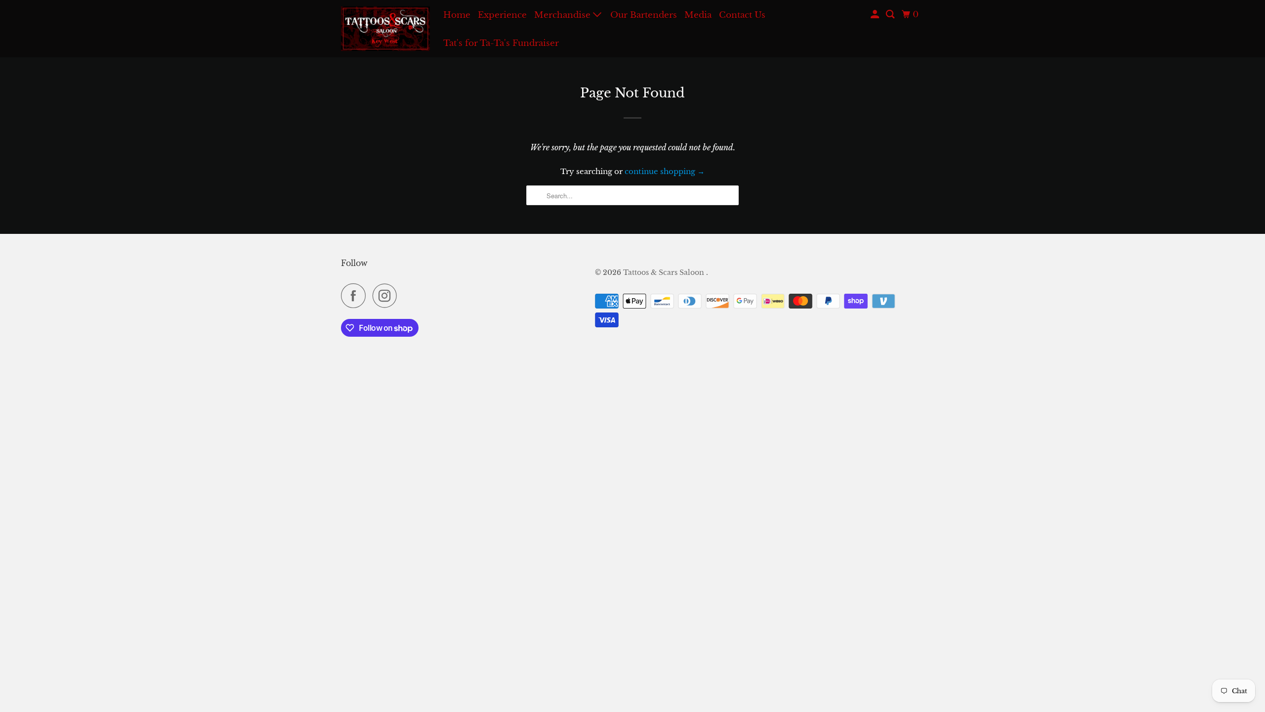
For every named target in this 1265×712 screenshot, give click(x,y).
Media (698, 15)
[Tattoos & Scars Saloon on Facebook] (356, 295)
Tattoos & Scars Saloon (664, 272)
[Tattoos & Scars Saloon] (385, 28)
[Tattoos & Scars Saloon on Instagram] (387, 295)
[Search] (891, 14)
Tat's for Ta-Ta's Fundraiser (501, 43)
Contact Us (742, 15)
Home (456, 15)
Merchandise (563, 15)
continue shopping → (665, 171)
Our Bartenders (643, 15)
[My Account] (876, 14)
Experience (502, 15)
